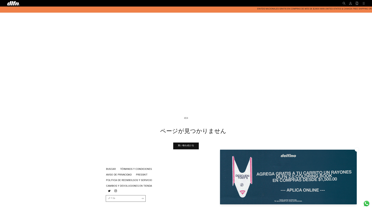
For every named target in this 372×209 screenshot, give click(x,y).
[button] (344, 3)
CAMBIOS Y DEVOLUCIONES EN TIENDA (129, 186)
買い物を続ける (186, 146)
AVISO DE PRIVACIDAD (119, 175)
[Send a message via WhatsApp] (367, 204)
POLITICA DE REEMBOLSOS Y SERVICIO (129, 180)
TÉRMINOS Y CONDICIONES (136, 169)
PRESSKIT (141, 175)
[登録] (142, 198)
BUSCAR (111, 169)
